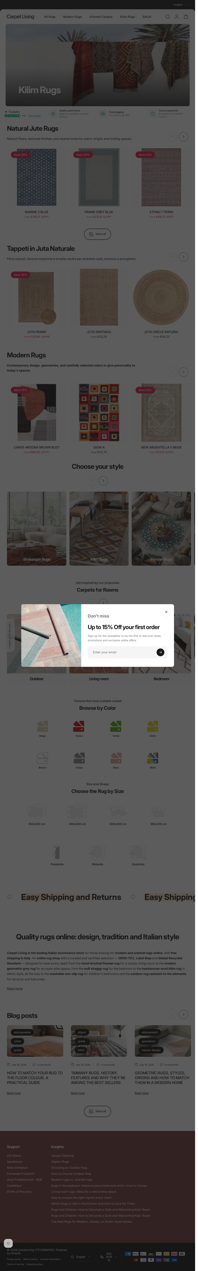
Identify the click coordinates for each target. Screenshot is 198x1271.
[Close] (166, 612)
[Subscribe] (160, 652)
